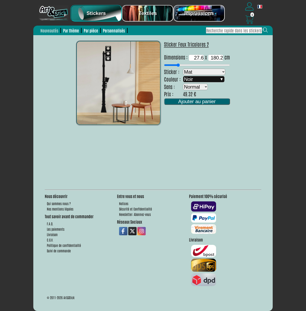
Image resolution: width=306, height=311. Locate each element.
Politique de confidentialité (64, 245)
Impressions (199, 13)
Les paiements (55, 229)
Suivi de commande (59, 251)
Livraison (52, 234)
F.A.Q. (50, 224)
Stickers (96, 13)
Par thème (71, 30)
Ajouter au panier (197, 101)
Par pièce (91, 30)
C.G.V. (50, 240)
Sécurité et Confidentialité (135, 209)
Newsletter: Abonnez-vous (135, 214)
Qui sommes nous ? (59, 203)
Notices (123, 203)
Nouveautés (49, 30)
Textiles (148, 13)
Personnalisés (114, 30)
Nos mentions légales (60, 209)
